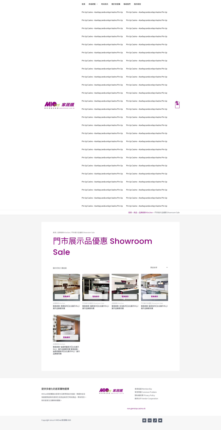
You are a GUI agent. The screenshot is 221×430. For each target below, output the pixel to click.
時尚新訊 (104, 4)
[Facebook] (144, 420)
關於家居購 (116, 4)
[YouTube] (160, 420)
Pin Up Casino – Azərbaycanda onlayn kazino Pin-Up (102, 12)
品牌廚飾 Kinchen (63, 232)
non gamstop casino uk (136, 408)
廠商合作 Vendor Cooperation (146, 398)
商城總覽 (92, 4)
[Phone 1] (155, 420)
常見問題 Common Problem (146, 392)
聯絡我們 (127, 4)
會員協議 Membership (143, 389)
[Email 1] (150, 420)
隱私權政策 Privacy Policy (145, 395)
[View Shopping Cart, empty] (177, 105)
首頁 (83, 4)
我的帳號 (137, 4)
